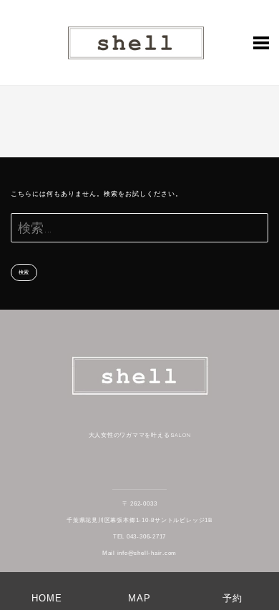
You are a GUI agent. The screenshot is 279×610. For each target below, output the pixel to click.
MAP (139, 598)
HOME (46, 598)
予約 (232, 598)
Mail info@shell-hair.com (139, 553)
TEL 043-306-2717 (139, 536)
